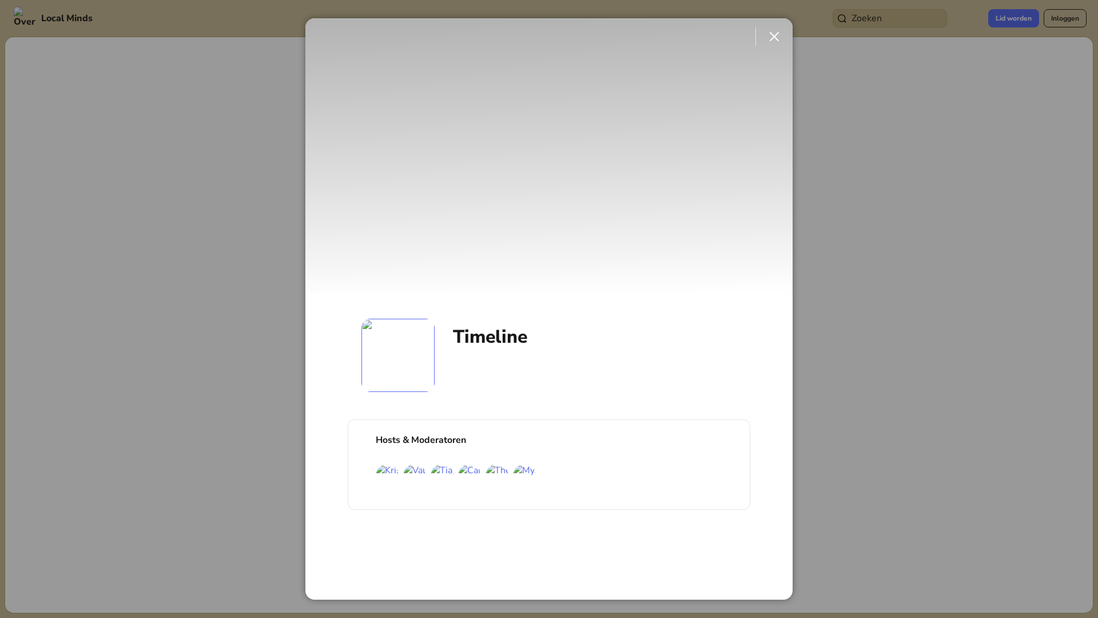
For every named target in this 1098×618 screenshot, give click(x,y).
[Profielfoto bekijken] (398, 355)
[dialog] (549, 309)
